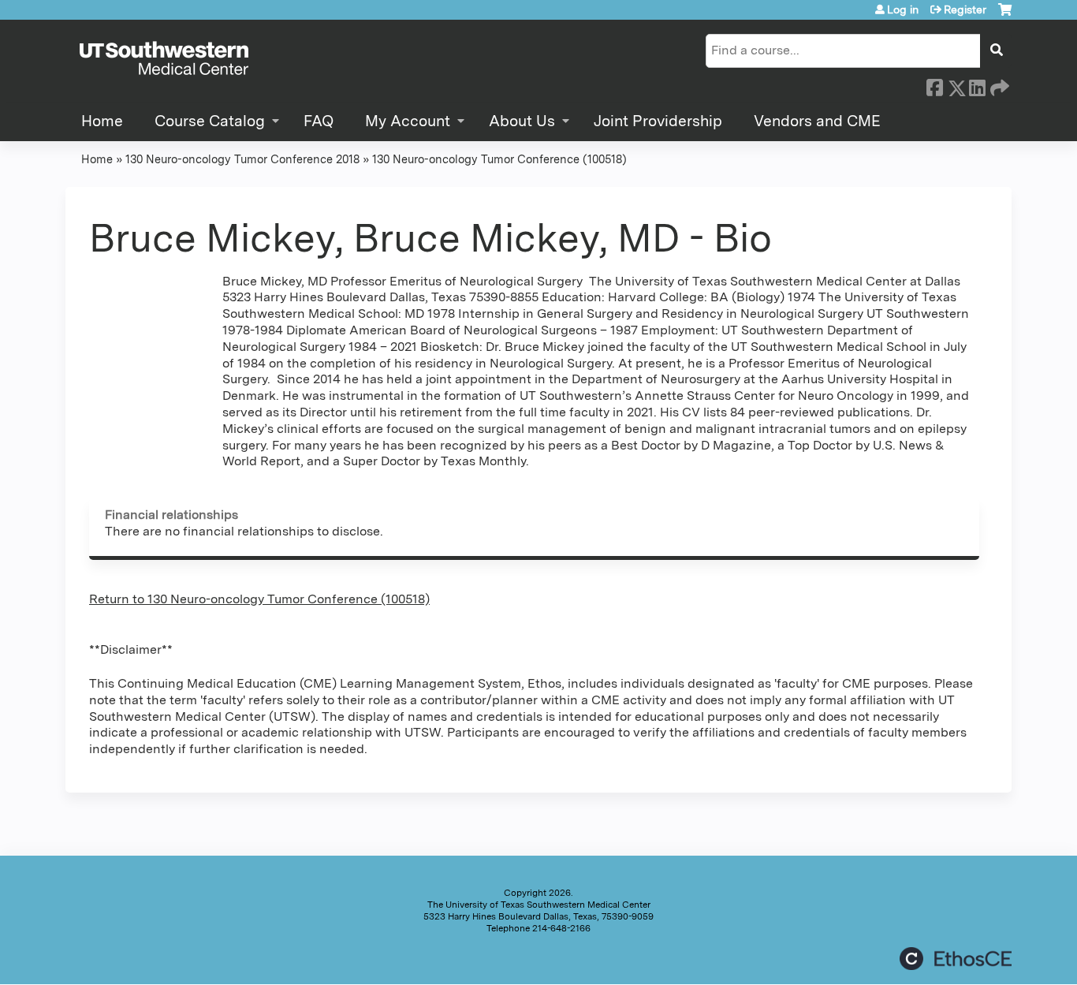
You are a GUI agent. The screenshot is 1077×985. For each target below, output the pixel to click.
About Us (522, 121)
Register (965, 9)
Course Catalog (210, 121)
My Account (407, 121)
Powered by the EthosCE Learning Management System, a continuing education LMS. (956, 958)
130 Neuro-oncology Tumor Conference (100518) (499, 159)
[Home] (164, 59)
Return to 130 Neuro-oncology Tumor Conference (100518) (259, 598)
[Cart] (1005, 15)
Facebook (934, 85)
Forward (998, 85)
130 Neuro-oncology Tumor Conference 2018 (242, 159)
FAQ (319, 121)
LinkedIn (977, 85)
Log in (903, 9)
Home (102, 121)
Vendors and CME (817, 121)
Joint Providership (658, 121)
